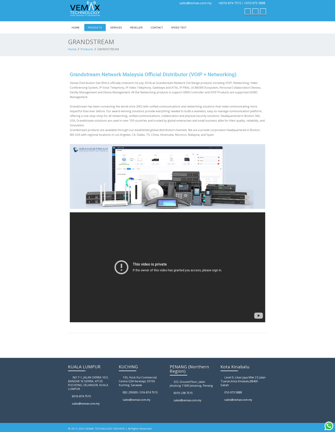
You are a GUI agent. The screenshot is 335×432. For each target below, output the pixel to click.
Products (95, 27)
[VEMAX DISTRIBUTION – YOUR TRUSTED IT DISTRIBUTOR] (116, 9)
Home (76, 27)
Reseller (136, 27)
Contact (157, 27)
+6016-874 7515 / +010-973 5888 (241, 3)
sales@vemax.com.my (195, 3)
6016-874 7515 (81, 396)
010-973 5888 (233, 392)
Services (116, 27)
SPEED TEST (179, 27)
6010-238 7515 (183, 393)
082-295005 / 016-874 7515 (140, 392)
